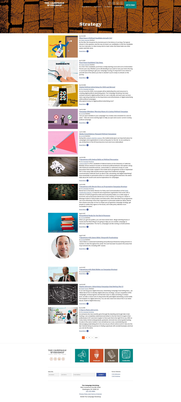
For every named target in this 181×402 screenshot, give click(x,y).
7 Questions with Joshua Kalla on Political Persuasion (98, 159)
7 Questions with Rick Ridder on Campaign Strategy (98, 269)
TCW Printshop (116, 376)
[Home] (54, 5)
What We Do (86, 7)
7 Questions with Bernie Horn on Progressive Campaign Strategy (103, 187)
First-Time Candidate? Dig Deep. (91, 63)
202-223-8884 (90, 391)
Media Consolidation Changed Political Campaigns (97, 134)
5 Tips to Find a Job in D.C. (88, 310)
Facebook (109, 3)
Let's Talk (130, 5)
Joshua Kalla (83, 163)
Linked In (117, 3)
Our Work (107, 7)
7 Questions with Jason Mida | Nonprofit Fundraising (98, 238)
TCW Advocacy (116, 374)
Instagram (113, 3)
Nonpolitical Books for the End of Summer (94, 216)
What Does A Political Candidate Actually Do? (95, 38)
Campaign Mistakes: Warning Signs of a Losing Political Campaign (103, 112)
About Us (97, 7)
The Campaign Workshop (87, 89)
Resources (118, 7)
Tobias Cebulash (85, 40)
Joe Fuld (83, 113)
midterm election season (94, 138)
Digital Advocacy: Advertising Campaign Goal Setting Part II (101, 287)
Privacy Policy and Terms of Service (90, 394)
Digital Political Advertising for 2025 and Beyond (97, 87)
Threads (121, 3)
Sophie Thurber (85, 288)
